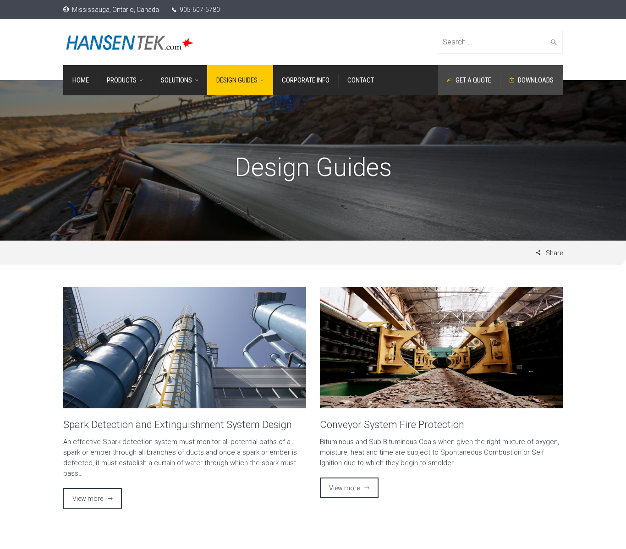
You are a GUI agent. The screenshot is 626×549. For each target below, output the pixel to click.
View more (87, 498)
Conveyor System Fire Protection (392, 424)
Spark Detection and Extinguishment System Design (177, 424)
